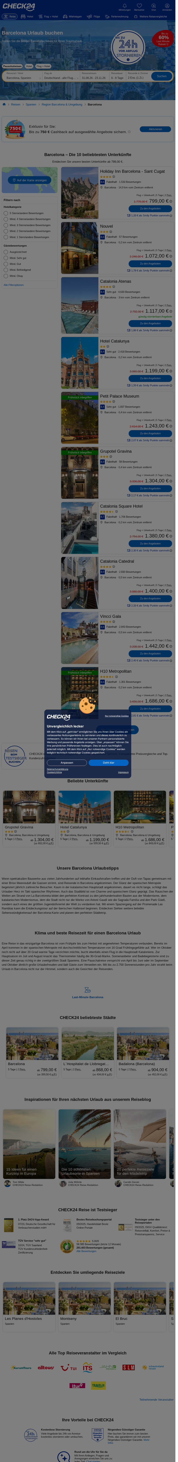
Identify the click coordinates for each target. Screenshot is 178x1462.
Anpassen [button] (67, 762)
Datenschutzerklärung (57, 769)
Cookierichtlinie (54, 772)
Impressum (123, 772)
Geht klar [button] (108, 762)
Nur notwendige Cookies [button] (117, 716)
